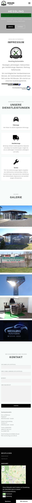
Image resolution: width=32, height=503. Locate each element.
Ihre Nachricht (6, 385)
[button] (4, 494)
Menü (29, 3)
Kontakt (20, 27)
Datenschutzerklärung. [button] (9, 491)
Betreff (3, 378)
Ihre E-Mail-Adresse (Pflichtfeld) (11, 371)
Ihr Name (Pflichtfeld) (8, 364)
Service (10, 27)
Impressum (4, 458)
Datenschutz (4, 456)
